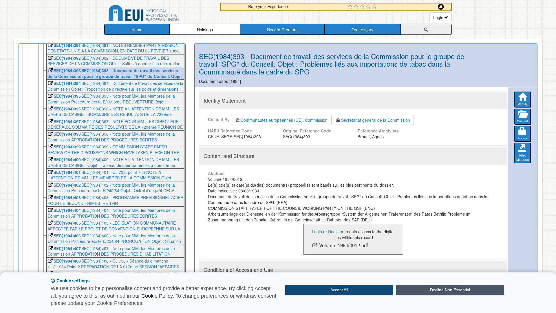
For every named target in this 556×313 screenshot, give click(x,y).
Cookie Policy (157, 296)
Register (335, 231)
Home (136, 29)
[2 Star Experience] (357, 6)
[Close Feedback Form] (441, 6)
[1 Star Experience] (351, 6)
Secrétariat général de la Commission (375, 120)
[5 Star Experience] (375, 6)
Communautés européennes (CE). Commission (284, 120)
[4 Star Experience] (369, 6)
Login (439, 17)
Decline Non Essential (450, 289)
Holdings (205, 29)
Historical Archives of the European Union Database (160, 14)
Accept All (339, 289)
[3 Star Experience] (363, 6)
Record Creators (282, 29)
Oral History (362, 29)
